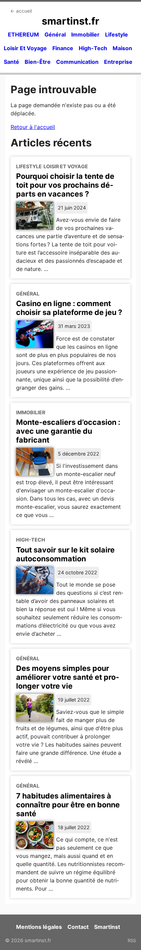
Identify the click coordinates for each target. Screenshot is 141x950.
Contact (78, 926)
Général (55, 34)
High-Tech (93, 48)
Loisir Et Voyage (25, 48)
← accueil (21, 11)
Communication (77, 61)
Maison (122, 48)
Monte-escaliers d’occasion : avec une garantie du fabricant (68, 431)
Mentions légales (39, 926)
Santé (11, 61)
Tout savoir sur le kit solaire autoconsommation (65, 554)
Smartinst (107, 926)
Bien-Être (38, 61)
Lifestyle (116, 34)
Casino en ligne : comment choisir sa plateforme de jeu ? (69, 308)
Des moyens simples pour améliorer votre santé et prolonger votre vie (67, 677)
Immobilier (85, 34)
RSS (132, 940)
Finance (62, 48)
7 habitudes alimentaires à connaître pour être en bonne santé (68, 804)
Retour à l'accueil (33, 127)
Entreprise (118, 61)
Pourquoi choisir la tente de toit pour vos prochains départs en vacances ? (65, 185)
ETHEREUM (23, 34)
